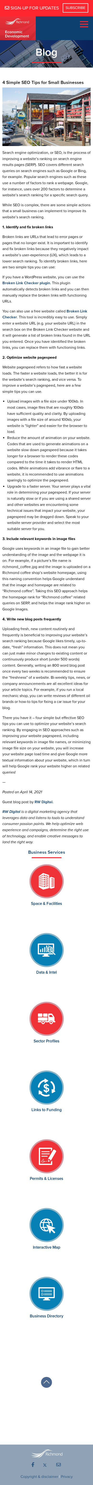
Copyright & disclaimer (39, 1476)
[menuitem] (33, 1465)
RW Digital (11, 811)
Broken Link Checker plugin (26, 283)
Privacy (67, 1476)
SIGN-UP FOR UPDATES (34, 8)
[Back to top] (46, 1382)
